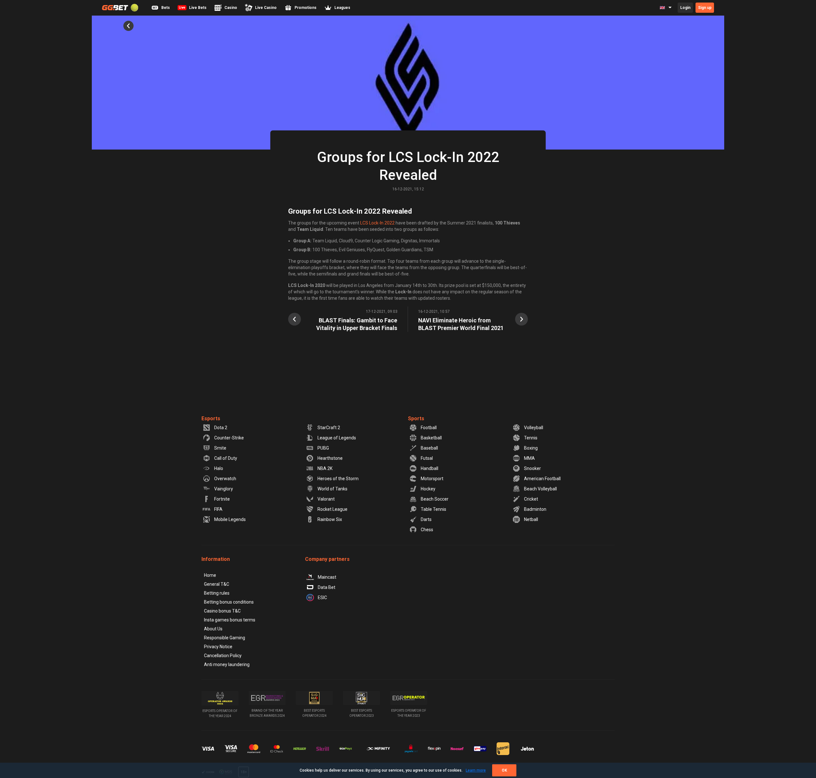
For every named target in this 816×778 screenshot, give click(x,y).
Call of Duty (225, 458)
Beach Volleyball (540, 488)
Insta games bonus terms (229, 619)
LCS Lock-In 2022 (377, 222)
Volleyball (533, 427)
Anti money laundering (227, 664)
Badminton (535, 509)
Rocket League (332, 509)
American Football (542, 478)
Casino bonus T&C (222, 610)
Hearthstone (330, 458)
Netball (531, 519)
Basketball (431, 437)
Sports (416, 418)
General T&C (216, 584)
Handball (429, 468)
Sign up (704, 7)
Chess (427, 529)
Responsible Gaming (224, 637)
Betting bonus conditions (229, 602)
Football (429, 427)
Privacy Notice (218, 646)
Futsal (427, 458)
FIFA (218, 509)
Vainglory (223, 488)
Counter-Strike (229, 437)
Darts (426, 519)
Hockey (428, 488)
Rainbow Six (329, 519)
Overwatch (225, 478)
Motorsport (432, 478)
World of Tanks (332, 488)
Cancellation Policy (223, 655)
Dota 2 (220, 427)
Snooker (532, 468)
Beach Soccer (434, 499)
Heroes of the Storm (338, 478)
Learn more (476, 770)
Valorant (326, 499)
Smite (220, 448)
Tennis (530, 437)
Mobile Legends (230, 519)
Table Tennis (433, 509)
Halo (218, 468)
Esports (210, 418)
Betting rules (216, 593)
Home (210, 575)
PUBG (323, 448)
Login (685, 7)
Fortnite (222, 499)
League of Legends (336, 437)
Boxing (531, 448)
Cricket (531, 499)
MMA (529, 458)
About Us (213, 628)
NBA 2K (324, 468)
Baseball (429, 448)
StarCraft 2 (328, 427)
